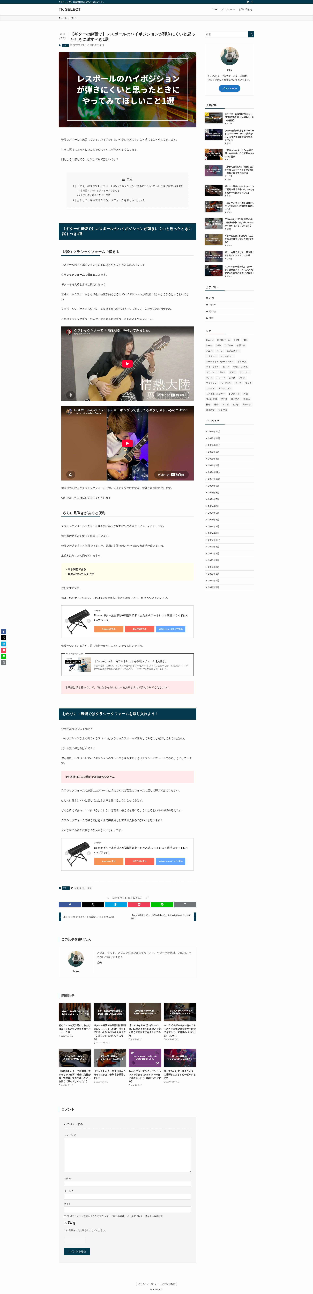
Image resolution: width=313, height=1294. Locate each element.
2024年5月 (213, 512)
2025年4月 (213, 458)
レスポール (80, 888)
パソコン (220, 377)
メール (69, 1191)
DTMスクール (223, 340)
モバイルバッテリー (215, 394)
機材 (211, 318)
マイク (248, 383)
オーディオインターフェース (220, 361)
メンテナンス (224, 388)
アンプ (219, 351)
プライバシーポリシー (148, 1284)
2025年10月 (214, 445)
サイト (67, 1204)
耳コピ (225, 404)
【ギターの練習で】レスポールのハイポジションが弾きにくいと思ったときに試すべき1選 (130, 186)
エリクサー (211, 356)
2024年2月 (213, 526)
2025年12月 (214, 431)
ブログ (242, 377)
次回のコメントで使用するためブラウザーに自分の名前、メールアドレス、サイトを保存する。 (116, 1216)
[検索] (252, 2)
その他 (212, 311)
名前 (67, 1178)
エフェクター (233, 351)
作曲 (246, 394)
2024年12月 (214, 472)
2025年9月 (213, 452)
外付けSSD (211, 399)
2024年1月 (213, 533)
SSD (218, 345)
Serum (209, 345)
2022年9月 (213, 587)
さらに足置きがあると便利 (96, 195)
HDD (245, 340)
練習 (89, 888)
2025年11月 (214, 438)
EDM (236, 340)
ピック (232, 377)
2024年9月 (213, 485)
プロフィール (229, 88)
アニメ (209, 351)
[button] (70, 904)
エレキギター (227, 356)
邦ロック (247, 404)
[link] (99, 963)
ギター (65, 45)
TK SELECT (70, 9)
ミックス (210, 388)
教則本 (246, 399)
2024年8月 (213, 492)
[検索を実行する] (251, 34)
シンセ (232, 372)
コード (226, 367)
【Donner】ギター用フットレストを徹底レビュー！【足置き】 (131, 661)
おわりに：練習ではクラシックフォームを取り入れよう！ (111, 200)
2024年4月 (213, 519)
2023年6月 (213, 546)
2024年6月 (213, 506)
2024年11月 (214, 479)
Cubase (209, 340)
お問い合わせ (168, 1284)
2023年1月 (213, 580)
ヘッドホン (226, 383)
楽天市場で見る (140, 629)
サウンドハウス (240, 367)
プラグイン (211, 383)
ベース (238, 383)
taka (76, 971)
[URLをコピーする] (185, 904)
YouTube (228, 345)
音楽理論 (222, 410)
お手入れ (241, 345)
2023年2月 (213, 574)
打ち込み (235, 399)
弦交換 (224, 399)
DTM (211, 298)
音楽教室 (210, 410)
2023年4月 (213, 560)
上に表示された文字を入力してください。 (85, 1230)
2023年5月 (213, 553)
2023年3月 (213, 567)
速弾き (236, 404)
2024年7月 (213, 499)
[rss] (248, 2)
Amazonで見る (109, 629)
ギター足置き (212, 367)
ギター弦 (242, 361)
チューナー (244, 372)
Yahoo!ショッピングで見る (171, 629)
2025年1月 (213, 465)
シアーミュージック (215, 372)
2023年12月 (214, 540)
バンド (209, 377)
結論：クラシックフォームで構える (101, 190)
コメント (70, 1135)
